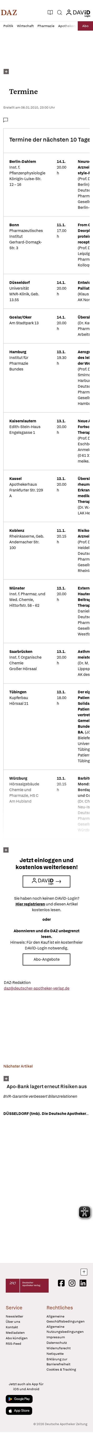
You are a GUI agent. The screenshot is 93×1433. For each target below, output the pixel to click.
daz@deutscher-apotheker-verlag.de (36, 988)
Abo (85, 26)
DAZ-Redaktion (17, 982)
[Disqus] (46, 1189)
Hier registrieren (30, 904)
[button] (9, 12)
